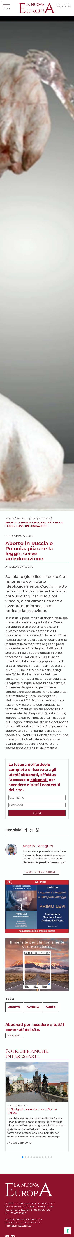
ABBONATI (14, 1036)
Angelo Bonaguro (19, 566)
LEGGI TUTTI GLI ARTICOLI (41, 872)
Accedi (37, 813)
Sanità (50, 1007)
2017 (33, 518)
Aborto (14, 1007)
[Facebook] (26, 830)
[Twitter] (31, 830)
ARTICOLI (22, 518)
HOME (9, 518)
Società (44, 518)
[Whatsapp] (37, 830)
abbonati (39, 780)
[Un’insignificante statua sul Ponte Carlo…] (37, 1082)
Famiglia (32, 1007)
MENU (6, 8)
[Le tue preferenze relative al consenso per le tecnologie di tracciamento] (67, 1230)
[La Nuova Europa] (37, 7)
